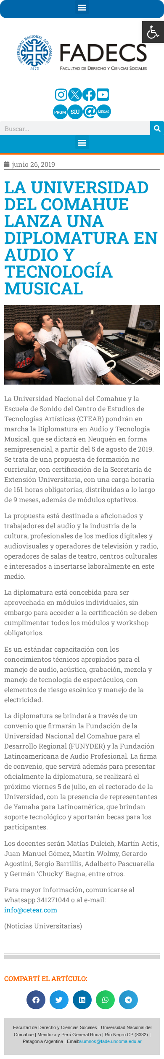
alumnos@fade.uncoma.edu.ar (110, 1041)
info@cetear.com (30, 909)
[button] (153, 32)
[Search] (157, 128)
